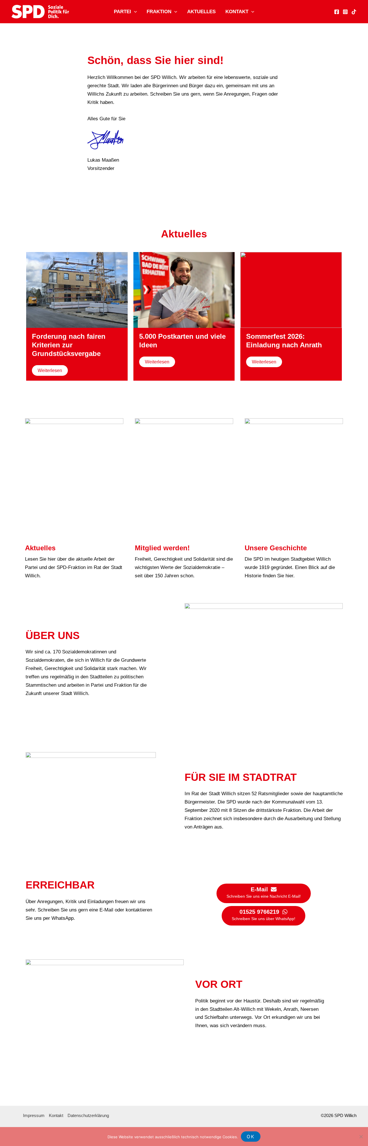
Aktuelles (201, 11)
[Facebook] (336, 11)
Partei (122, 11)
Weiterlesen (50, 370)
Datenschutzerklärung (88, 1115)
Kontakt (236, 11)
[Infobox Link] (74, 499)
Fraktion (159, 11)
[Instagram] (345, 11)
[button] (134, 12)
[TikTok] (353, 11)
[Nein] (361, 1136)
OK (251, 1136)
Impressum (34, 1115)
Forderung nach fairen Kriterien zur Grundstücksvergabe (69, 344)
